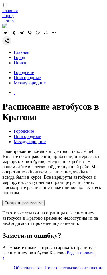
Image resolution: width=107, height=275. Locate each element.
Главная (10, 10)
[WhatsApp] (37, 32)
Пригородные (27, 77)
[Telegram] (21, 32)
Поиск (8, 20)
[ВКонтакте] (5, 32)
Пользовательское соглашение (74, 267)
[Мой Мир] (45, 32)
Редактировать (81, 252)
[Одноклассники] (13, 32)
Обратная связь (28, 267)
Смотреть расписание (23, 203)
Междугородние (30, 82)
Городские (24, 72)
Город (8, 15)
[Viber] (29, 32)
